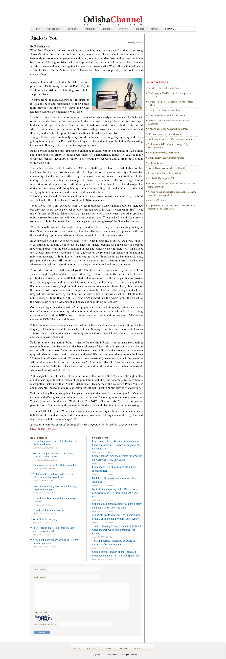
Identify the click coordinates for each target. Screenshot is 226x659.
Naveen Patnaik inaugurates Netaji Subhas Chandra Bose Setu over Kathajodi (172, 193)
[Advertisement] (113, 7)
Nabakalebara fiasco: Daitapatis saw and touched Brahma (170, 103)
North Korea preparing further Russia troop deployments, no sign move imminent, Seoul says (115, 492)
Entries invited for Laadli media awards (166, 115)
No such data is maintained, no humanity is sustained (55, 499)
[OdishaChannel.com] (113, 25)
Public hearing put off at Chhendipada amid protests (172, 139)
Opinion (140, 29)
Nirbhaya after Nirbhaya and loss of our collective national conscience (53, 475)
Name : (40, 569)
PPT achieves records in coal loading (165, 133)
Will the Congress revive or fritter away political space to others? (53, 454)
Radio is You (44, 37)
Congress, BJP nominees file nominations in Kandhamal (168, 122)
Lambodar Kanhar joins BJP (161, 178)
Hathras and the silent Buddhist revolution (54, 465)
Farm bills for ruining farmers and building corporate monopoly (55, 487)
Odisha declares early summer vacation (166, 157)
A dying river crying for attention (163, 152)
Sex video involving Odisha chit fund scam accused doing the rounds (172, 185)
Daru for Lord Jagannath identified (164, 110)
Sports (106, 29)
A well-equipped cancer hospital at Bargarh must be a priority (55, 541)
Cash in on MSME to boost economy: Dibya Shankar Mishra (168, 146)
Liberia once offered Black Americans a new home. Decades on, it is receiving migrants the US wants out (116, 444)
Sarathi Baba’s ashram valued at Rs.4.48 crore (169, 168)
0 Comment (52, 428)
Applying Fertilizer (157, 200)
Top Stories (53, 29)
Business (90, 29)
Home (37, 29)
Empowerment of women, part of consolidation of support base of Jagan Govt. (171, 207)
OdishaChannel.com (112, 654)
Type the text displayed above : (46, 624)
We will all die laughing (45, 519)
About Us (77, 648)
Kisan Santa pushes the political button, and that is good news (55, 442)
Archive (137, 648)
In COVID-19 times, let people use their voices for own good (53, 529)
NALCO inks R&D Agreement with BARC (168, 128)
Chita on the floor (156, 162)
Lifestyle (123, 29)
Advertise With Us (94, 648)
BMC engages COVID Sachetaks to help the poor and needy (171, 95)
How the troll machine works (48, 510)
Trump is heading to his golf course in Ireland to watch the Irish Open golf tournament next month (117, 529)
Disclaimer (124, 648)
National (73, 29)
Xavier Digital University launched (164, 173)
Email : (40, 576)
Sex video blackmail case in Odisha (164, 88)
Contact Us (110, 648)
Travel (155, 29)
